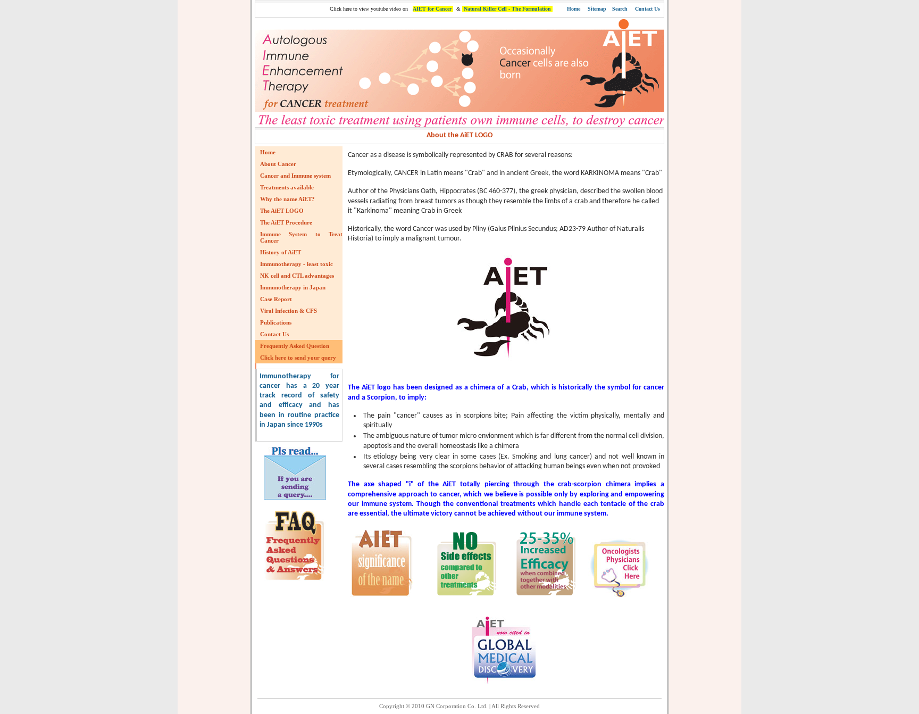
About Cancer (278, 164)
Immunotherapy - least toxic (296, 264)
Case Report (276, 299)
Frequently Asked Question (294, 346)
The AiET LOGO (282, 210)
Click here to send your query (298, 357)
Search (620, 9)
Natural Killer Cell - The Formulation (507, 9)
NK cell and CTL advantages (297, 275)
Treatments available (287, 187)
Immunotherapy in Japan (292, 287)
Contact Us (647, 9)
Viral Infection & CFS (288, 311)
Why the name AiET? (287, 199)
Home (573, 9)
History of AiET (280, 252)
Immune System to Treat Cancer (301, 237)
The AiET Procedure (286, 222)
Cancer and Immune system (295, 175)
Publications (275, 322)
